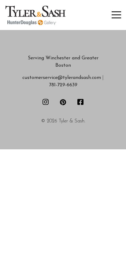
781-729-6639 (63, 85)
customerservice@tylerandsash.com (61, 77)
